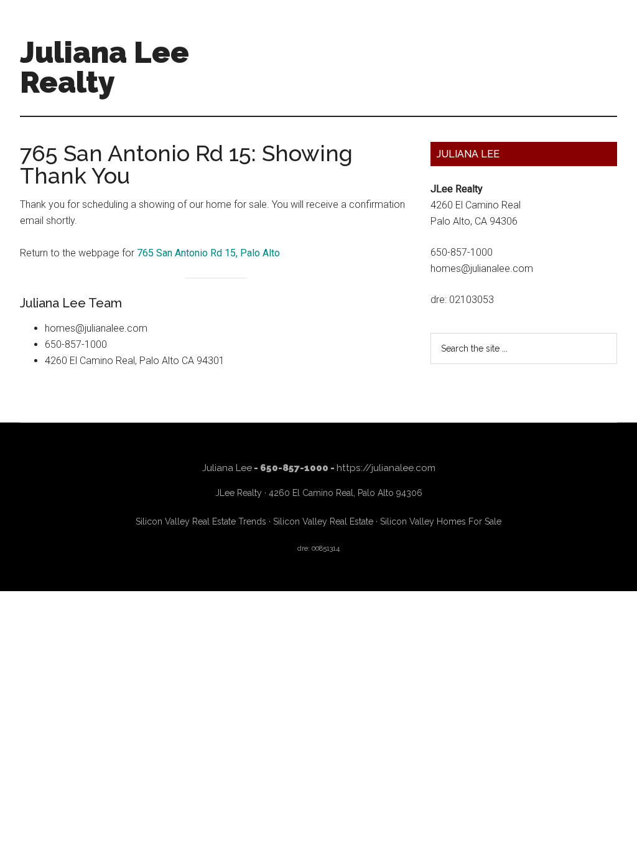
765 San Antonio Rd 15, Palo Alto (208, 253)
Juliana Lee (227, 468)
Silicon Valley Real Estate (323, 521)
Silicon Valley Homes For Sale (440, 521)
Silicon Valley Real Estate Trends (201, 521)
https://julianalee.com (386, 468)
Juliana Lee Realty (104, 67)
